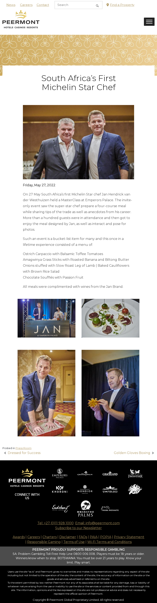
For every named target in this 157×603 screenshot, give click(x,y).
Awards (19, 537)
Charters (50, 537)
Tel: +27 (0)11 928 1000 (55, 523)
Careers (26, 5)
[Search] (97, 5)
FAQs (83, 537)
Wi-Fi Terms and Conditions (109, 542)
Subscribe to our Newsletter (78, 528)
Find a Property (122, 5)
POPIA (105, 537)
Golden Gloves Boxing (132, 453)
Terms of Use (74, 542)
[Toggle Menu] (149, 22)
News (10, 5)
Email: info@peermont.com (97, 523)
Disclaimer (67, 537)
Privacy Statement (129, 537)
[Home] (20, 22)
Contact (43, 5)
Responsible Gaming (44, 542)
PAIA (94, 537)
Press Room (23, 448)
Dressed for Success (24, 453)
